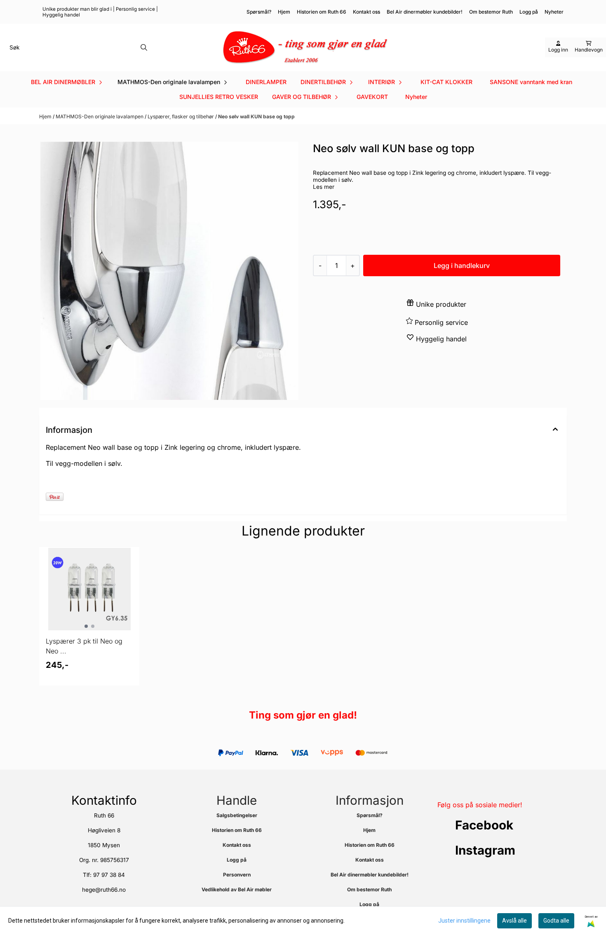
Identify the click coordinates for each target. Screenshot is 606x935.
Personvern (237, 875)
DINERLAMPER (266, 81)
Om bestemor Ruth (491, 12)
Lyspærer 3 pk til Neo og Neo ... (84, 646)
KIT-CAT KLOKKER (446, 81)
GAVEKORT (372, 96)
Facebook (484, 825)
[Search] (144, 47)
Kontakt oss (366, 12)
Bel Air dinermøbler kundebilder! (425, 12)
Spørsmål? (259, 12)
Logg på (528, 12)
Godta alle (556, 920)
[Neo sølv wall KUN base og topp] (169, 271)
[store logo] (305, 47)
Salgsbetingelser (236, 815)
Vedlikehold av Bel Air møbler (237, 889)
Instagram (485, 850)
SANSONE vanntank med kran (531, 81)
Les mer (323, 186)
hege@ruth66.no (104, 889)
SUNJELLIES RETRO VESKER (218, 96)
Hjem (284, 12)
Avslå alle (514, 920)
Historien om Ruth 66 (321, 12)
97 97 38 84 (109, 875)
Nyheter (416, 96)
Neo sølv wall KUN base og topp (256, 116)
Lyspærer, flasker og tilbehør (181, 116)
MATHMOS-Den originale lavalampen (100, 116)
